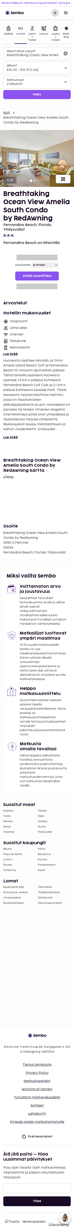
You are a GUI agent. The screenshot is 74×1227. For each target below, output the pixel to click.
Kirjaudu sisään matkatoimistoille (37, 1122)
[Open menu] (65, 13)
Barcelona (44, 854)
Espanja (8, 810)
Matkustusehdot (37, 1081)
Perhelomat (45, 897)
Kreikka (42, 821)
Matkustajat (15, 80)
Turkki (7, 816)
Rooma (42, 859)
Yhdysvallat (45, 832)
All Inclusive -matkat (15, 892)
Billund (7, 849)
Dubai (41, 870)
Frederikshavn (47, 864)
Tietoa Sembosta (37, 1065)
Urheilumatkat (12, 897)
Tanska (42, 810)
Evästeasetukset (40, 1136)
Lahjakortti (37, 1114)
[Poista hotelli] (65, 53)
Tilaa (37, 1201)
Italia (41, 816)
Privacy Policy (37, 1073)
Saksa (7, 826)
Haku (37, 94)
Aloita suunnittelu (37, 276)
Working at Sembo (37, 1089)
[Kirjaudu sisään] (55, 13)
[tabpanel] (37, 73)
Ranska (8, 821)
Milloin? (12, 65)
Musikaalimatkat (13, 903)
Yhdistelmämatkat (49, 892)
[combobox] (34, 55)
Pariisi (41, 849)
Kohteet (37, 1106)
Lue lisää (10, 354)
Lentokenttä (22, 265)
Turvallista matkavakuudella (37, 1097)
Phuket (7, 864)
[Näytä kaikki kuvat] (63, 179)
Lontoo (8, 859)
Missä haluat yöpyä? (21, 51)
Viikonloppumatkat (50, 903)
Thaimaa (8, 832)
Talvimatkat (45, 887)
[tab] (9, 34)
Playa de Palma (12, 854)
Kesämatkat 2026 (13, 887)
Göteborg (9, 870)
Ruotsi (42, 826)
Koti (6, 113)
